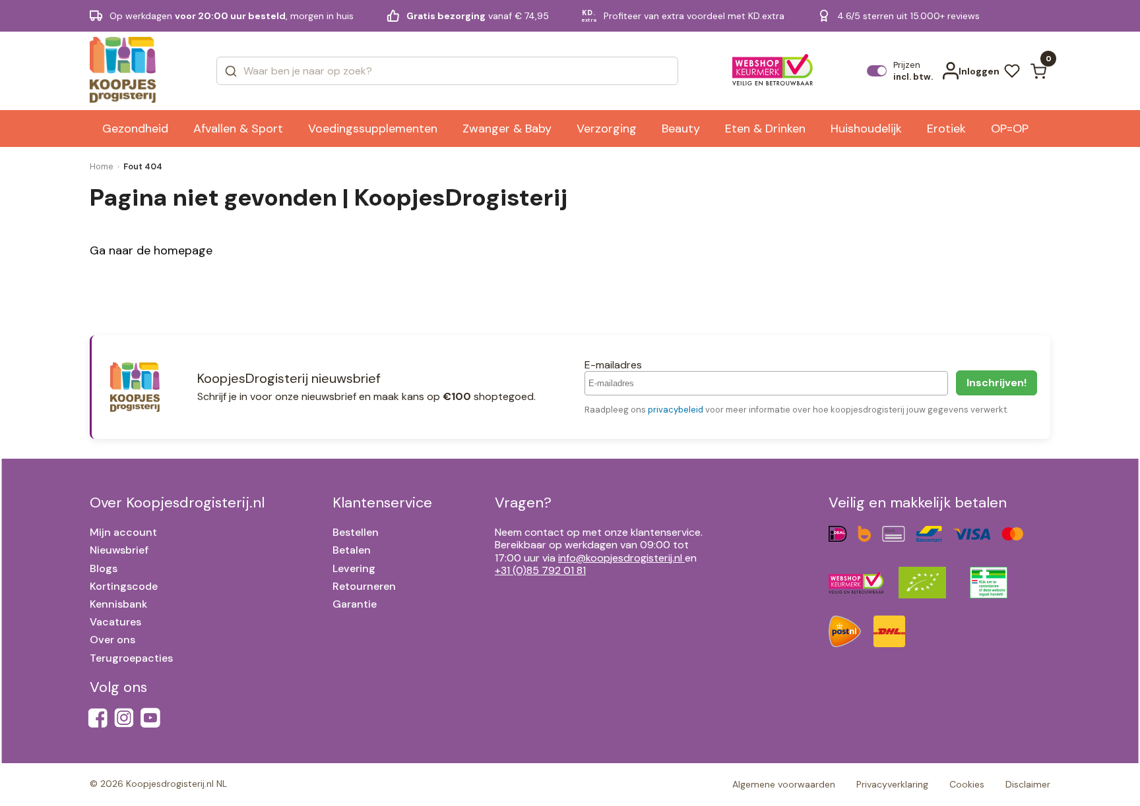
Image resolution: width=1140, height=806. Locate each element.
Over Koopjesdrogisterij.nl (177, 502)
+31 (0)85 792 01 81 (540, 570)
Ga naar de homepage (151, 250)
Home (101, 166)
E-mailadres (613, 365)
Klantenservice (382, 502)
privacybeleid (675, 409)
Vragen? (523, 502)
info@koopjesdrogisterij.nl (620, 558)
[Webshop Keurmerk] (772, 71)
